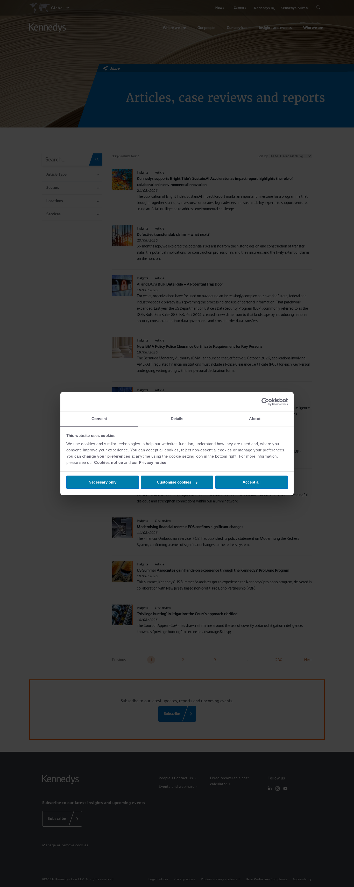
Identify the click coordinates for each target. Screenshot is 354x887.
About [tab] (254, 418)
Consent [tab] (99, 418)
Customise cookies (174, 482)
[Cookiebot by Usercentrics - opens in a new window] (265, 402)
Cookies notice (108, 462)
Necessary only (102, 482)
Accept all (251, 482)
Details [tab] (177, 418)
